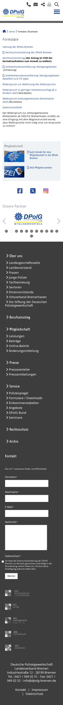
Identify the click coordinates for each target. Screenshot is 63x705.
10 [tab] (51, 231)
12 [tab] (31, 236)
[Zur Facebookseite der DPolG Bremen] (19, 191)
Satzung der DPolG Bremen (18, 46)
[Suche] (55, 5)
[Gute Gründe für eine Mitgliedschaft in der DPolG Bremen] (14, 156)
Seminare (15, 417)
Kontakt (20, 690)
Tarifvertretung (19, 282)
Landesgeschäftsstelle (24, 263)
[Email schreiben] (34, 5)
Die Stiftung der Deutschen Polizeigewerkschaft (26, 303)
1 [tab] (6, 231)
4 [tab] (21, 231)
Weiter (11, 576)
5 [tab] (26, 231)
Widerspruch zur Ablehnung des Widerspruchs (29, 84)
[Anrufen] (27, 5)
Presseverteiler (19, 369)
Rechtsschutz (18, 429)
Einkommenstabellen (24, 403)
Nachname (12, 492)
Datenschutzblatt (12, 107)
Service (12, 32)
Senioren (15, 287)
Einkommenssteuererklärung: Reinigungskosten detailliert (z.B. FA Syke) (31, 77)
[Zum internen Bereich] (48, 5)
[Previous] (5, 221)
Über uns (15, 256)
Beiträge (15, 341)
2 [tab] (11, 231)
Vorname (11, 477)
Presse (14, 363)
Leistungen (16, 336)
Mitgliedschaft (19, 329)
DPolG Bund (17, 412)
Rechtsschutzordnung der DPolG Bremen (29, 52)
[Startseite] (4, 32)
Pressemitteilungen (22, 374)
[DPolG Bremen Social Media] (41, 5)
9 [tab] (46, 231)
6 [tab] (31, 231)
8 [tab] (41, 231)
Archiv (13, 441)
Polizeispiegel (18, 393)
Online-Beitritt (19, 346)
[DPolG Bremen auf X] (32, 191)
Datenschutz (13, 556)
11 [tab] (56, 231)
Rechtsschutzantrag (14, 58)
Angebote (15, 408)
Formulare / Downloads (25, 398)
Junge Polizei (18, 277)
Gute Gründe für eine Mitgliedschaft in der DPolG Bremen (43, 155)
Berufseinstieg (19, 317)
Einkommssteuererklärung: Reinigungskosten (31, 66)
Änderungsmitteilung (24, 351)
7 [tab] (36, 231)
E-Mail (9, 507)
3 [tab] (16, 231)
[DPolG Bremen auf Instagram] (44, 191)
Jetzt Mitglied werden (40, 167)
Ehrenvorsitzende (21, 292)
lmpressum (40, 690)
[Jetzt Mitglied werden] (14, 171)
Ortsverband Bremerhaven (28, 297)
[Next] (58, 221)
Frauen (14, 272)
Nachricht (11, 522)
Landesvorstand (20, 267)
